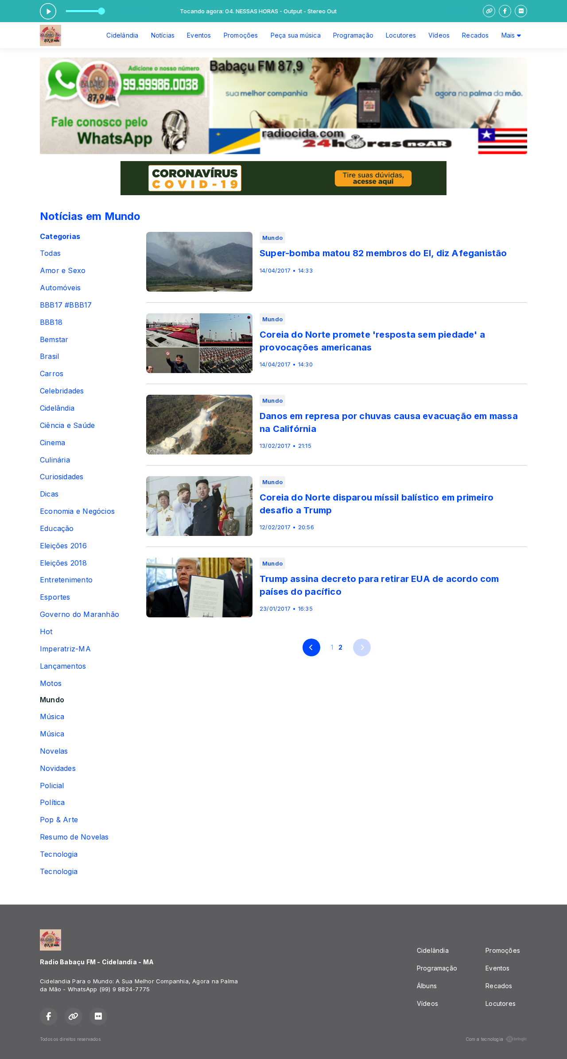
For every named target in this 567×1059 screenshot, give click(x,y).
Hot (46, 632)
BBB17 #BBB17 (66, 305)
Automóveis (60, 288)
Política (52, 802)
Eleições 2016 (63, 546)
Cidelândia (122, 35)
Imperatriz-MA (65, 649)
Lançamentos (63, 666)
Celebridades (62, 391)
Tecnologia (59, 854)
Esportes (55, 597)
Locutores (401, 35)
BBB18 (51, 322)
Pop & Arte (59, 820)
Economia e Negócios (77, 511)
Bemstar (54, 339)
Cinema (52, 443)
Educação (57, 528)
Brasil (49, 356)
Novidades (58, 768)
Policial (52, 786)
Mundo (52, 700)
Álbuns (427, 986)
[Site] (489, 11)
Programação (353, 35)
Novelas (54, 751)
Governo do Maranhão (79, 614)
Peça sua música (296, 35)
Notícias (163, 35)
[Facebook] (505, 11)
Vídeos (439, 35)
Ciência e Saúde (67, 425)
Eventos (199, 35)
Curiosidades (62, 477)
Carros (51, 374)
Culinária (55, 460)
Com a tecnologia (484, 1039)
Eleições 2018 (63, 563)
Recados (475, 35)
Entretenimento (66, 580)
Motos (51, 683)
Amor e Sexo (62, 270)
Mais (509, 35)
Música (52, 716)
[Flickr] (521, 11)
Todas (50, 253)
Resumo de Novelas (74, 837)
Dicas (49, 494)
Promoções (241, 35)
